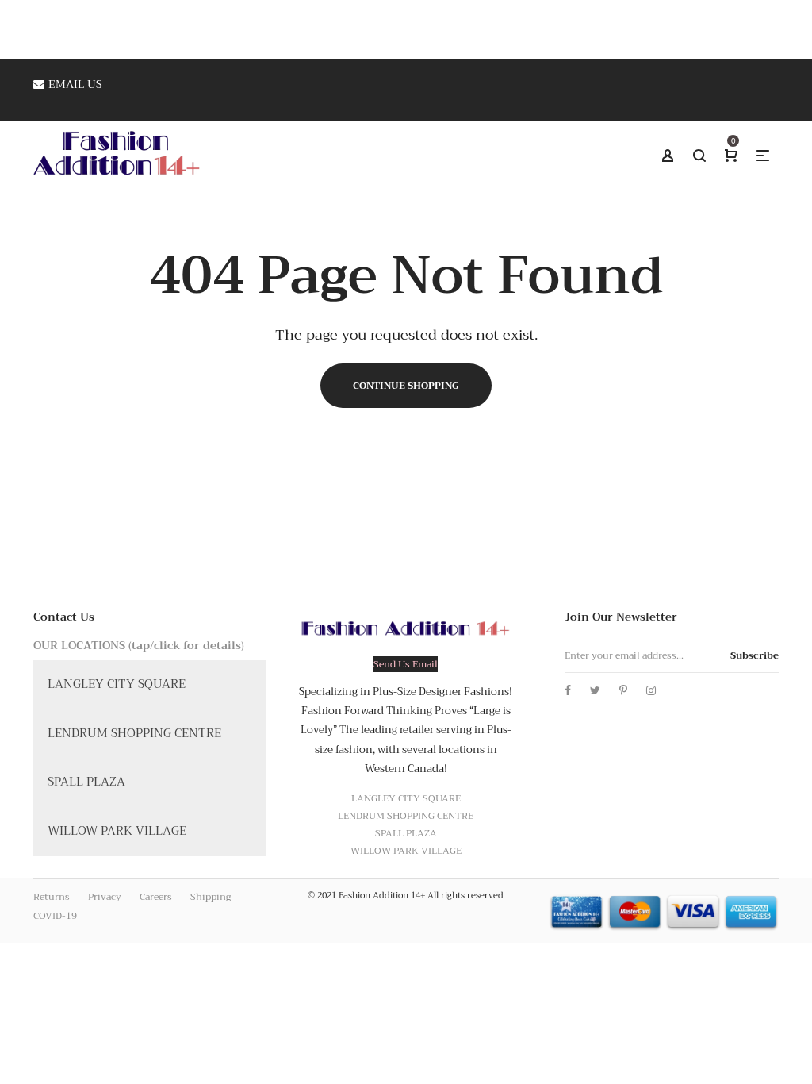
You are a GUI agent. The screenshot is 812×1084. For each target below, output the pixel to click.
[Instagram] (651, 690)
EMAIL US (75, 84)
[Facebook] (568, 690)
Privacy (104, 897)
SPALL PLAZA (86, 781)
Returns (51, 897)
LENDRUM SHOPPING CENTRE (134, 733)
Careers (156, 897)
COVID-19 (55, 916)
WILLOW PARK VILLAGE (117, 831)
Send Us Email (405, 664)
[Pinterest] (623, 690)
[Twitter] (595, 690)
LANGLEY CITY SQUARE (117, 684)
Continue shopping (406, 386)
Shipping (210, 897)
